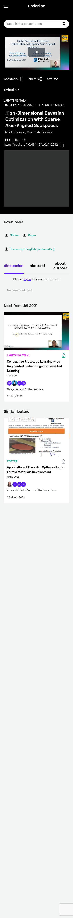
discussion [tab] (14, 265)
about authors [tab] (60, 265)
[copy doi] (64, 145)
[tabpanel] (36, 285)
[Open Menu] (6, 6)
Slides (14, 235)
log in (27, 279)
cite (50, 79)
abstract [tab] (37, 265)
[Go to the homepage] (36, 6)
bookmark (11, 79)
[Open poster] (10, 40)
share (33, 79)
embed (9, 89)
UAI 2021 (30, 305)
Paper (32, 235)
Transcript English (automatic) (32, 249)
